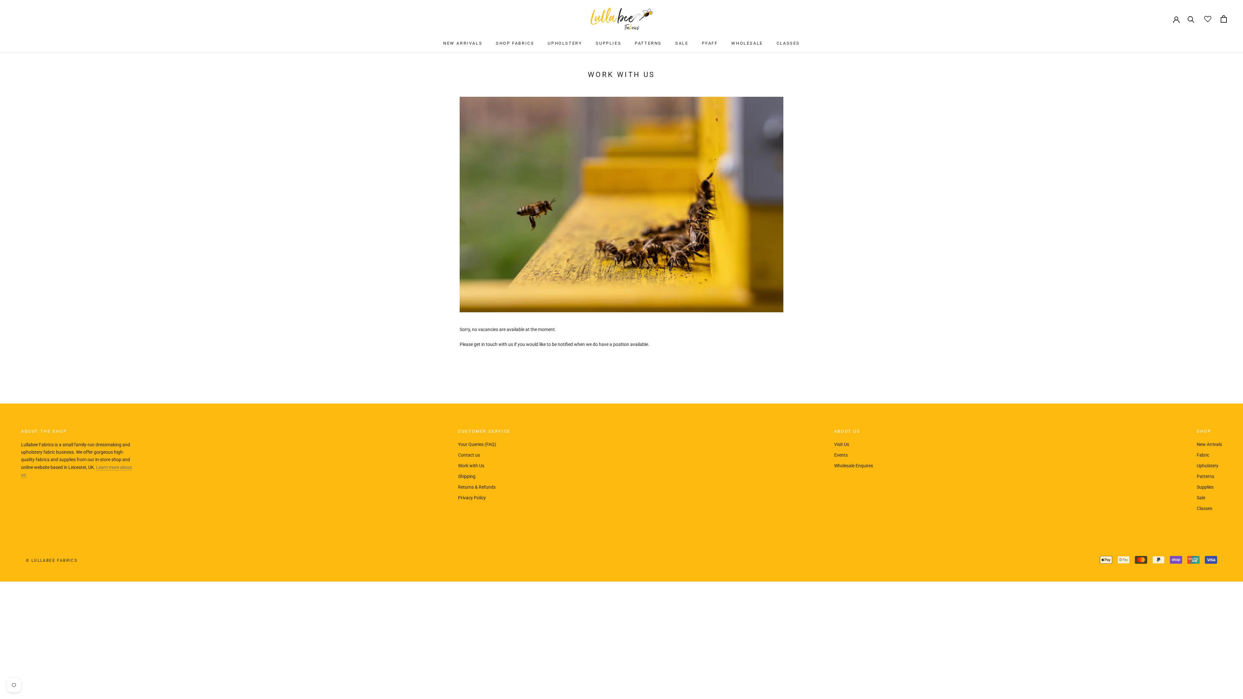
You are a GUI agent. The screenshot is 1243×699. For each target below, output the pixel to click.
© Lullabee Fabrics (51, 560)
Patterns (1205, 476)
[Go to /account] (1176, 19)
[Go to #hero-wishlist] (1208, 19)
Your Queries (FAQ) (477, 444)
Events (841, 455)
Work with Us (471, 465)
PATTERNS (648, 43)
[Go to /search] (1191, 19)
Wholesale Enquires (853, 465)
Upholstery (1207, 465)
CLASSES (788, 43)
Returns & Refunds (477, 487)
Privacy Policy (472, 497)
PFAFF (710, 43)
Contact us (469, 455)
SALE (681, 43)
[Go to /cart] (1224, 19)
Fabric (1203, 455)
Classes (1204, 508)
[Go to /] (621, 19)
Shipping (467, 476)
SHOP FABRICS (515, 43)
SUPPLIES (608, 43)
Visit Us (841, 444)
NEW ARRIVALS (462, 43)
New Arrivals (1209, 444)
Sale (1201, 497)
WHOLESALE (747, 43)
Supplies (1205, 487)
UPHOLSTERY (565, 43)
